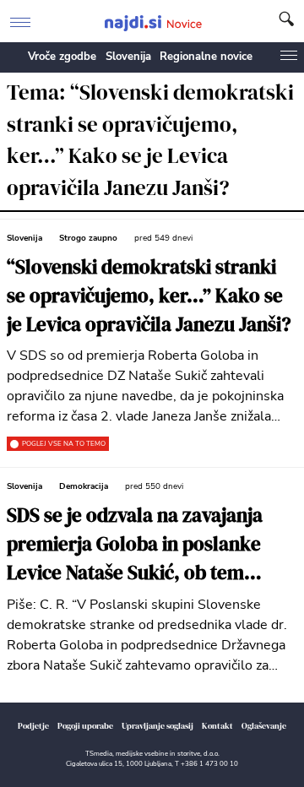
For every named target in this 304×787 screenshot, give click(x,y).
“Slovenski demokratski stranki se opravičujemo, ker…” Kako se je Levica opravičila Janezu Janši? (149, 296)
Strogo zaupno (88, 238)
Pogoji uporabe (85, 725)
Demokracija (83, 486)
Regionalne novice (206, 56)
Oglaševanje (264, 725)
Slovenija (128, 56)
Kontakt (217, 725)
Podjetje (33, 725)
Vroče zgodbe (62, 56)
